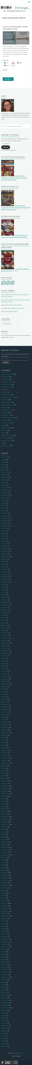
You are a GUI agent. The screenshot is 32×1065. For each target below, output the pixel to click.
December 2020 (5, 602)
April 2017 (3, 666)
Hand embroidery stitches (10, 34)
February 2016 (4, 699)
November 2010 (5, 849)
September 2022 (5, 556)
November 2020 (5, 605)
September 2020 (5, 610)
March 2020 (4, 623)
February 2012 (4, 811)
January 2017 (4, 674)
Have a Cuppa (4, 420)
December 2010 (5, 847)
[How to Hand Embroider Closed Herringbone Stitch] (22, 37)
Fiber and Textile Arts (6, 410)
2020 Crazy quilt (5, 377)
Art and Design (5, 379)
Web (2, 443)
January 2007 (4, 967)
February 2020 (4, 625)
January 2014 (4, 753)
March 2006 (4, 992)
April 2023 (3, 538)
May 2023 (3, 536)
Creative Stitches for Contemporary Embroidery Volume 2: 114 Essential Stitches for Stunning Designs (14, 178)
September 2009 (5, 885)
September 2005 (5, 1008)
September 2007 (5, 946)
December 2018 (5, 635)
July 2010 (3, 860)
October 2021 (4, 579)
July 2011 (3, 829)
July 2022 (3, 561)
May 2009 (3, 895)
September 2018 (5, 643)
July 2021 (3, 584)
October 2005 (4, 1005)
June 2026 (3, 462)
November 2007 (5, 941)
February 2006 (4, 995)
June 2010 (3, 862)
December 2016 (5, 676)
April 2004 (3, 1041)
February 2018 (4, 648)
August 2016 (4, 686)
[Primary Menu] (29, 2)
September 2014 (5, 732)
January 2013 (4, 783)
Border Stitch (9, 38)
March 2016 (4, 696)
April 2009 (3, 898)
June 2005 (3, 1013)
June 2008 (3, 923)
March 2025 (4, 485)
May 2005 (3, 1015)
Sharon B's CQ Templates (7, 435)
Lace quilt (3, 425)
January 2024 (4, 515)
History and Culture (6, 422)
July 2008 (3, 921)
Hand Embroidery (5, 415)
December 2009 (5, 878)
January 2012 (4, 814)
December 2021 (5, 574)
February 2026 (4, 472)
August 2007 (4, 949)
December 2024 (5, 487)
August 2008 (4, 918)
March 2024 (4, 510)
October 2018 (4, 640)
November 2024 (5, 490)
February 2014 (4, 750)
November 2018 (5, 638)
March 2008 (4, 931)
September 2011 (5, 824)
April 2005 (3, 1018)
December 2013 (5, 755)
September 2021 (5, 582)
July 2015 (3, 717)
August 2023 (4, 528)
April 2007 (3, 959)
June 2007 (3, 954)
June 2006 (3, 985)
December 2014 (5, 724)
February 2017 (4, 671)
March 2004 (4, 1043)
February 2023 (4, 543)
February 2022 (4, 569)
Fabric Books (4, 407)
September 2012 (5, 793)
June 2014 (3, 740)
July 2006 (3, 982)
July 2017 (3, 658)
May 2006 (3, 987)
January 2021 (4, 600)
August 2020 (4, 612)
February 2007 (4, 964)
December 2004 (5, 1025)
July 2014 (3, 737)
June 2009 (3, 893)
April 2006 (3, 990)
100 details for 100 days (7, 374)
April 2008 (3, 929)
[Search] (3, 126)
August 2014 (4, 735)
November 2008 (5, 911)
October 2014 (4, 730)
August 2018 (4, 645)
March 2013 (4, 778)
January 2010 (4, 875)
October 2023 (4, 523)
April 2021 (3, 592)
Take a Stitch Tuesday (6, 440)
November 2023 (5, 521)
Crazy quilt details (5, 394)
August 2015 (4, 714)
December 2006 (5, 969)
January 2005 (4, 1023)
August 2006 (4, 980)
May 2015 (3, 719)
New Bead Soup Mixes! (12, 311)
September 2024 (5, 495)
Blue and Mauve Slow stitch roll (14, 305)
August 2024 (4, 498)
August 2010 (4, 857)
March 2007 (4, 962)
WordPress (21, 1053)
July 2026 (3, 459)
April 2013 (3, 776)
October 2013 (4, 760)
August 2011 (4, 827)
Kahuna (15, 1053)
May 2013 (3, 773)
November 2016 (5, 679)
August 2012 (4, 796)
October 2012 (4, 791)
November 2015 (5, 707)
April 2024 (3, 508)
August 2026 (4, 457)
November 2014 (5, 727)
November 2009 (5, 880)
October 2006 (4, 974)
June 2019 (3, 630)
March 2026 (4, 470)
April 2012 (3, 806)
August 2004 (4, 1031)
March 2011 (4, 839)
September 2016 (5, 684)
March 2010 (4, 870)
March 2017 (4, 668)
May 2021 (3, 589)
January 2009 (4, 906)
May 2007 (3, 957)
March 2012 (4, 809)
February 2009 (4, 903)
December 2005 (5, 1000)
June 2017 (3, 661)
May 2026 (3, 464)
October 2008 (4, 913)
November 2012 (5, 788)
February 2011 (4, 842)
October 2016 (4, 681)
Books (2, 389)
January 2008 (4, 936)
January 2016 (4, 702)
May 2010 (3, 865)
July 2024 (3, 500)
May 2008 (3, 926)
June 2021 (3, 587)
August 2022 (4, 559)
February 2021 (4, 597)
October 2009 (4, 883)
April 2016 (3, 694)
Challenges (4, 392)
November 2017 (5, 651)
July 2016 (3, 689)
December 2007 (5, 939)
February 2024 (4, 513)
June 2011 (3, 832)
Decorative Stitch (8, 40)
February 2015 (4, 722)
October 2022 (4, 554)
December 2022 (5, 549)
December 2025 (5, 477)
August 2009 (4, 888)
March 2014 (4, 748)
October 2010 (4, 852)
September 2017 (5, 653)
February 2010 (4, 872)
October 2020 (4, 607)
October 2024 (4, 492)
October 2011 (4, 821)
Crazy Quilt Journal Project (8, 397)
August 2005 (4, 1010)
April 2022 (3, 564)
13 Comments (9, 41)
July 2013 (3, 768)
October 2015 (4, 709)
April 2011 (3, 837)
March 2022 (4, 566)
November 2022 (5, 551)
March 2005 (4, 1020)
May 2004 (3, 1038)
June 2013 (3, 770)
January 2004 (4, 1046)
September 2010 (5, 855)
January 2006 (4, 997)
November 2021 (5, 577)
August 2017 (4, 656)
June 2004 (3, 1036)
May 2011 (3, 834)
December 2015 (5, 704)
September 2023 (5, 526)
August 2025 (4, 480)
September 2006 (5, 977)
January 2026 (4, 475)
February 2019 (4, 633)
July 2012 (3, 798)
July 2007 (3, 951)
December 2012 (5, 786)
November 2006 (5, 972)
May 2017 (3, 663)
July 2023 (3, 531)
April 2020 (3, 620)
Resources (4, 430)
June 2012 (3, 801)
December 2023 (5, 518)
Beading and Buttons (6, 384)
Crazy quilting (4, 399)
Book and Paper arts (6, 387)
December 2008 (5, 908)
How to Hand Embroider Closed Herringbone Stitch (15, 28)
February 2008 (4, 934)
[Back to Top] (16, 1062)
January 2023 (4, 546)
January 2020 (4, 628)
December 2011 (5, 816)
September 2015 (5, 712)
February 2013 (4, 781)
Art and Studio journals (7, 382)
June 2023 (3, 533)
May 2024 (3, 505)
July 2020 (3, 615)
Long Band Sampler (6, 428)
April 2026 (3, 467)
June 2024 (3, 503)
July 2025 (3, 482)
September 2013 (5, 763)
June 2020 (3, 617)
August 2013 (4, 765)
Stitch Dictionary (5, 438)
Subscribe (5, 147)
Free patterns (4, 412)
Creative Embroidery (6, 402)
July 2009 (3, 890)
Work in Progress (5, 445)
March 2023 (4, 541)
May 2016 (3, 691)
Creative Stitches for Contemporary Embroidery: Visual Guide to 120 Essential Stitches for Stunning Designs (15, 207)
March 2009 (4, 901)
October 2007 (4, 944)
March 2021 (4, 594)
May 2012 (3, 804)
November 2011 (5, 819)
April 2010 (3, 867)
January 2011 (4, 844)
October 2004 (4, 1028)
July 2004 (3, 1033)
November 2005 (5, 1003)
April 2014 (3, 745)
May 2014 (3, 742)
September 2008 (5, 916)
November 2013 (5, 758)
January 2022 (4, 571)
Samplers (3, 433)
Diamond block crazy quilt (7, 405)
